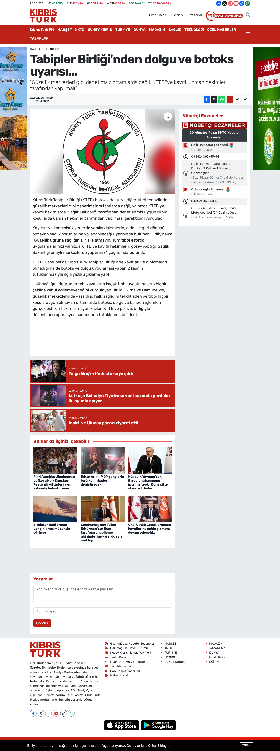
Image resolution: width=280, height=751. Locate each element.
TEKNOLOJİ (194, 30)
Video (178, 15)
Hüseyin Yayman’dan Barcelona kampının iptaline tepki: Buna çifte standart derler (148, 482)
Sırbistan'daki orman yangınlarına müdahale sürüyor (51, 528)
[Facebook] (33, 713)
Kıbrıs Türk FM (42, 30)
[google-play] (158, 725)
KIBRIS (54, 49)
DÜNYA (140, 30)
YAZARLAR (39, 38)
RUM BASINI (217, 657)
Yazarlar (196, 15)
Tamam (246, 745)
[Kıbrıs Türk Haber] (43, 15)
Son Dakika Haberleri (125, 671)
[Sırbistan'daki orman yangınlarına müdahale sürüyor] (55, 508)
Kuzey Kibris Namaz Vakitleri (130, 652)
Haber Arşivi (119, 675)
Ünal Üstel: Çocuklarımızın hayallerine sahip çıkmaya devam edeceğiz (149, 528)
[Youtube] (56, 713)
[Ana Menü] (248, 34)
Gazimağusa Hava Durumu (129, 648)
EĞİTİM (214, 662)
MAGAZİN (157, 30)
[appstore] (122, 725)
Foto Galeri (158, 15)
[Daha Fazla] (230, 99)
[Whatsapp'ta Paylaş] (221, 99)
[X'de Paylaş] (214, 99)
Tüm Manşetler (120, 666)
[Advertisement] (107, 341)
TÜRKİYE (122, 30)
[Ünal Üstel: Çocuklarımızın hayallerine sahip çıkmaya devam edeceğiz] (150, 508)
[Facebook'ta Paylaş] (207, 99)
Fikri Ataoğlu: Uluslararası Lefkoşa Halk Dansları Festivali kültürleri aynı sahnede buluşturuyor (54, 482)
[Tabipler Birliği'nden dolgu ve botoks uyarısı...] (103, 151)
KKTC (79, 30)
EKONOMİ (170, 657)
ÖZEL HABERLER (221, 30)
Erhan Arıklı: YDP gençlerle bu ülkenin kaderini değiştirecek (102, 480)
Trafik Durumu (120, 657)
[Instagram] (48, 713)
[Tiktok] (63, 713)
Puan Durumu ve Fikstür (127, 662)
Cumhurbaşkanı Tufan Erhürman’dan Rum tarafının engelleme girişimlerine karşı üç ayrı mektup (101, 532)
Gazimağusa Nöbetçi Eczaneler (132, 643)
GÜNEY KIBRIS (100, 30)
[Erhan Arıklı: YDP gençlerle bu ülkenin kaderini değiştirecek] (103, 460)
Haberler (37, 49)
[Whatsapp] (71, 713)
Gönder (42, 623)
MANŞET (64, 30)
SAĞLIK (174, 30)
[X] (41, 713)
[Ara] (248, 15)
